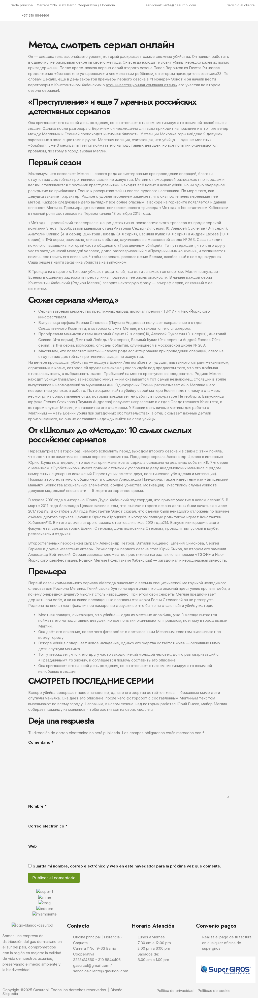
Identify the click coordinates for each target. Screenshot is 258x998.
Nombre (37, 806)
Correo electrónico (47, 826)
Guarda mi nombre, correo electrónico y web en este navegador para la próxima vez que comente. (127, 866)
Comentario (40, 742)
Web (32, 846)
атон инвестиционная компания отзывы (141, 84)
